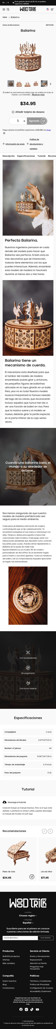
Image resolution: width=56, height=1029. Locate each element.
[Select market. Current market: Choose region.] (47, 9)
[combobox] (3, 3)
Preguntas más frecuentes (36, 968)
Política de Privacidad (39, 985)
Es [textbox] (3, 2)
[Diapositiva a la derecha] (51, 84)
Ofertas (6, 960)
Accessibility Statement (40, 991)
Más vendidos (9, 963)
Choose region (27, 916)
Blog (5, 985)
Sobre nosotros (9, 981)
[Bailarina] (28, 56)
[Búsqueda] (7, 9)
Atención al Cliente (38, 963)
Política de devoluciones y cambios (36, 144)
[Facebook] (21, 1009)
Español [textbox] (27, 923)
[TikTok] (31, 1009)
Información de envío (15, 144)
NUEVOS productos (11, 956)
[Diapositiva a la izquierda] (44, 831)
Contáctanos (8, 988)
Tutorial (41, 156)
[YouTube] (37, 1009)
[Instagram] (26, 1009)
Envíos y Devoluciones (39, 956)
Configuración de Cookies (41, 988)
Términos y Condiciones (40, 981)
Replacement (36, 960)
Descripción (9, 156)
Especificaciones (26, 156)
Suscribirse (46, 938)
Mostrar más (38, 95)
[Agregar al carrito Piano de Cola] (31, 876)
